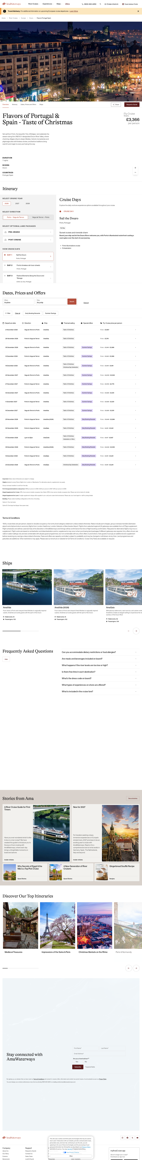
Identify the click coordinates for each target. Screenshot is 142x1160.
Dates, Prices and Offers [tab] (28, 104)
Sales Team (29, 1156)
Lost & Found (29, 1159)
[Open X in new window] (132, 1138)
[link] (67, 3)
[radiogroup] (99, 1062)
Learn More (74, 11)
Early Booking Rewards (32, 313)
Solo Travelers (75, 1159)
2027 (17, 203)
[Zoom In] (135, 168)
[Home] (13, 4)
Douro (31, 18)
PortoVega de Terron (15, 217)
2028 (28, 203)
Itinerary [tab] (14, 104)
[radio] (74, 1062)
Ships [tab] (41, 104)
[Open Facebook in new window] (127, 1138)
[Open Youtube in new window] (137, 1138)
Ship (38, 300)
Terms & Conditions (38, 1079)
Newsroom (6, 1159)
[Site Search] (100, 4)
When (6, 300)
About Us (5, 1150)
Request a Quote (30, 1150)
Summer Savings (50, 313)
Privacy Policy (102, 1079)
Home (4, 18)
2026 (7, 203)
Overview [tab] (5, 104)
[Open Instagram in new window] (122, 1138)
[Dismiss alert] (138, 11)
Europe (23, 18)
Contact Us (28, 1153)
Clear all (86, 303)
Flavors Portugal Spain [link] (44, 18)
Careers (5, 1156)
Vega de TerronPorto (40, 217)
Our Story (5, 1153)
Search (72, 301)
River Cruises (13, 18)
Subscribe (51, 1159)
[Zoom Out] (135, 172)
